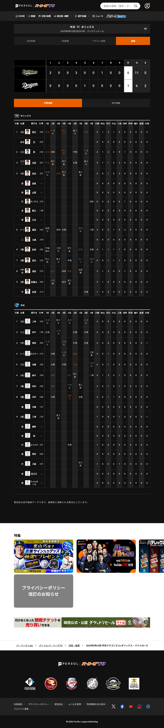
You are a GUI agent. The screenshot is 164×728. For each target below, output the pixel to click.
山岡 (34, 192)
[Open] (145, 29)
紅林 (34, 249)
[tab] (48, 103)
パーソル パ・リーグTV (50, 645)
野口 (34, 211)
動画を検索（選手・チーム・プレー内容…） (122, 6)
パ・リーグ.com (24, 645)
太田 (34, 163)
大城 (34, 240)
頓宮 (34, 230)
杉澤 (34, 292)
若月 (34, 260)
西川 (34, 132)
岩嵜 (34, 183)
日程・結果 (74, 645)
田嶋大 (34, 282)
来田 (34, 271)
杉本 (34, 173)
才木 (34, 220)
